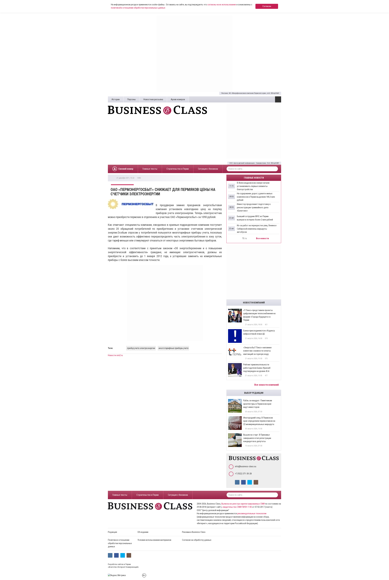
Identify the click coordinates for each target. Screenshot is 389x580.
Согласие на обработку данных (196, 540)
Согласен (266, 6)
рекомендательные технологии (251, 513)
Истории (116, 99)
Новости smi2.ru (115, 355)
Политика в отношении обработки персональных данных (120, 543)
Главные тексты (150, 168)
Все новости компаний (266, 384)
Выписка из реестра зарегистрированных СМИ (243, 503)
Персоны (131, 99)
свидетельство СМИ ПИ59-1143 (237, 507)
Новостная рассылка (153, 99)
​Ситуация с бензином (208, 168)
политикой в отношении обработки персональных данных (138, 7)
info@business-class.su (245, 466)
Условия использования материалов (154, 540)
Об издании (143, 532)
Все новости (262, 238)
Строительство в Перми (178, 168)
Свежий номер (125, 168)
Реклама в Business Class (193, 532)
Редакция (112, 532)
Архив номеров (178, 99)
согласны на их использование (221, 4)
